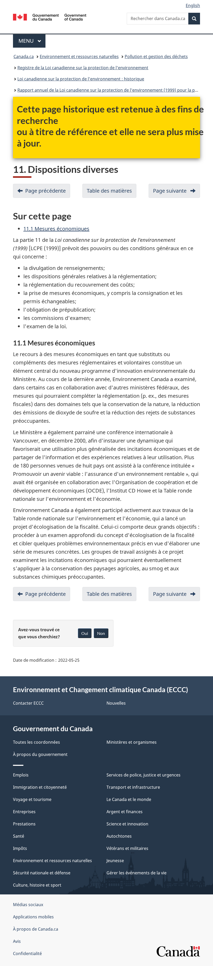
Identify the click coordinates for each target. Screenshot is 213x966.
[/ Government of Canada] (49, 16)
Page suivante (176, 192)
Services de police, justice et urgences (143, 775)
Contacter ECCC (28, 703)
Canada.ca (24, 56)
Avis (17, 941)
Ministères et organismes (131, 742)
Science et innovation (127, 824)
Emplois (21, 775)
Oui (84, 633)
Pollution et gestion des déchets (156, 56)
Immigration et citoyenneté (40, 787)
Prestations (24, 824)
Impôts (20, 848)
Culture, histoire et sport (37, 885)
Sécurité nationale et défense (41, 873)
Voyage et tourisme (32, 799)
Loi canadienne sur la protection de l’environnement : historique (80, 79)
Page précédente (47, 192)
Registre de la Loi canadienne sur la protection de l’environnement (82, 68)
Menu (31, 40)
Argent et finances (124, 812)
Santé (18, 836)
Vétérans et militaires (127, 848)
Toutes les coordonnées (36, 742)
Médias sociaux (28, 904)
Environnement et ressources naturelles (79, 56)
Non (101, 633)
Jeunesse (115, 860)
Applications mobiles (33, 917)
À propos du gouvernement (40, 754)
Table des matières (111, 192)
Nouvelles (116, 703)
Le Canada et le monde (128, 799)
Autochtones (119, 836)
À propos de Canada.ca (35, 929)
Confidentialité (27, 953)
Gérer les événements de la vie (136, 873)
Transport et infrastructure (133, 787)
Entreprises (24, 812)
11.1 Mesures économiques (56, 228)
